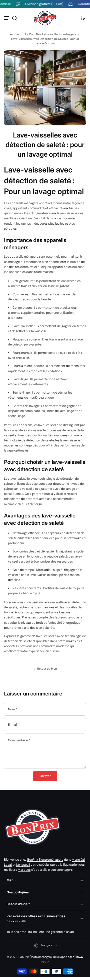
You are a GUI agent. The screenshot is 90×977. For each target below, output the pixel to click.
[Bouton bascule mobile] (7, 18)
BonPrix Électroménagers (45, 860)
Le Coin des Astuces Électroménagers (50, 34)
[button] (14, 18)
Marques (24, 870)
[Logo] (45, 18)
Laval (8, 865)
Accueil (15, 34)
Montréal (78, 860)
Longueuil (23, 865)
